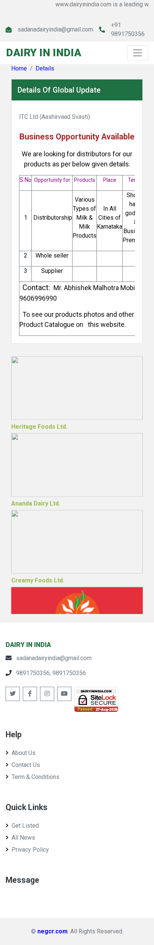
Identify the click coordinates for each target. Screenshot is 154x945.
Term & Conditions (35, 776)
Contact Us (26, 764)
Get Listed (25, 825)
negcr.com (52, 931)
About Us (24, 752)
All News (23, 837)
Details (45, 68)
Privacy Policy (30, 849)
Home (19, 68)
